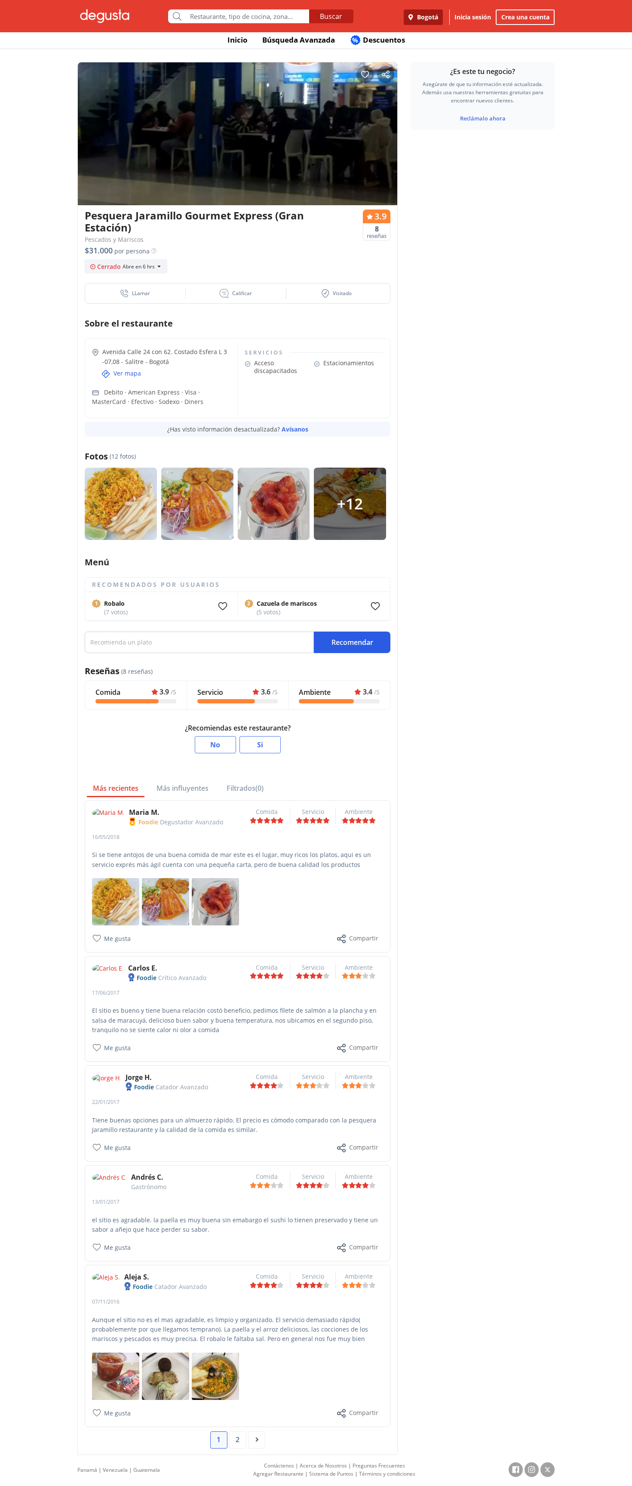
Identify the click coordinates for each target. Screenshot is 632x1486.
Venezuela (115, 1470)
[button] (135, 293)
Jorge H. (139, 1077)
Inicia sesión (472, 17)
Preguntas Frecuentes (379, 1465)
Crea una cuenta (525, 17)
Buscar (331, 16)
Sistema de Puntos (331, 1473)
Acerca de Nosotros (323, 1465)
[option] (237, 150)
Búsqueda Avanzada (298, 40)
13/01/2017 (106, 1201)
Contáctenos (279, 1465)
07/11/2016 (106, 1301)
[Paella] (215, 1375)
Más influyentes (182, 788)
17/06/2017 (106, 992)
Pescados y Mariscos (114, 239)
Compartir (363, 938)
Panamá (87, 1470)
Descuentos (378, 40)
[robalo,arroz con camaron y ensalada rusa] (165, 1375)
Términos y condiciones (387, 1473)
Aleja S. (136, 1277)
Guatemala (146, 1470)
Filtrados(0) (245, 788)
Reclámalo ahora (483, 118)
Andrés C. (147, 1177)
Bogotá (426, 17)
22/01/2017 (106, 1102)
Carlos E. (142, 968)
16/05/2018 (106, 837)
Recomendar (352, 642)
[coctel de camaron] (115, 1375)
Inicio (237, 40)
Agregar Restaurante (278, 1473)
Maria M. (144, 812)
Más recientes (115, 788)
